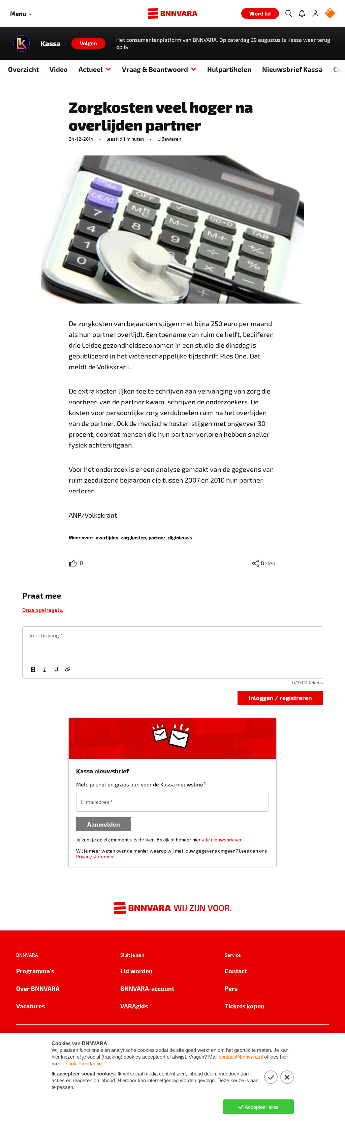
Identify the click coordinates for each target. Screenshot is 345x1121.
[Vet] (33, 670)
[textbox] (173, 644)
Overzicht (23, 69)
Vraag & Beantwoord (155, 69)
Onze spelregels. (42, 609)
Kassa (50, 43)
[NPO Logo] (330, 13)
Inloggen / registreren (280, 697)
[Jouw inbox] (302, 13)
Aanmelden (103, 824)
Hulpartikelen (229, 69)
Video (59, 69)
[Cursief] (44, 670)
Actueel (91, 69)
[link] (107, 537)
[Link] (67, 670)
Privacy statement (95, 856)
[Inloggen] (315, 13)
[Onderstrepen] (56, 670)
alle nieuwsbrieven (222, 839)
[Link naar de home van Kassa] (21, 43)
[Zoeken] (288, 13)
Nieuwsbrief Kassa (292, 69)
